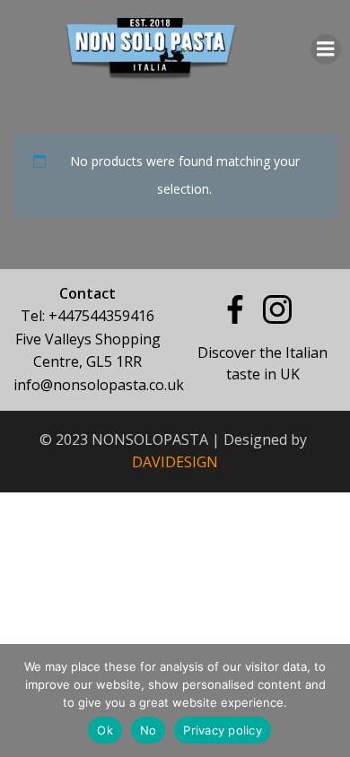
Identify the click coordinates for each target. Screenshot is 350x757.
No (148, 730)
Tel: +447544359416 (87, 316)
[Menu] (326, 49)
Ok (105, 730)
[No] (328, 700)
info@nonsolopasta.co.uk (98, 385)
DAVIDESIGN (175, 462)
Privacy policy (222, 730)
